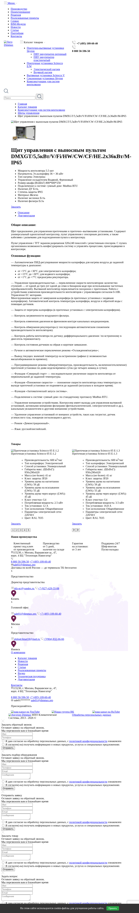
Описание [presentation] (23, 212)
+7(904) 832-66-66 (54, 639)
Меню (11, 3)
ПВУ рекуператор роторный (50, 54)
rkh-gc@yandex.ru (24, 588)
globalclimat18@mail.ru (27, 639)
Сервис (15, 21)
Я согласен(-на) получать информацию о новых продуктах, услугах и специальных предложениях (62, 744)
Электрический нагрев (47, 69)
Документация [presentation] (26, 215)
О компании (18, 652)
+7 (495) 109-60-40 (40, 561)
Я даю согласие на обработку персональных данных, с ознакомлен (63, 741)
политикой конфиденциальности (88, 741)
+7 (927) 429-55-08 (48, 588)
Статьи (15, 30)
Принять (112, 908)
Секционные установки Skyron (45, 78)
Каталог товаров (27, 658)
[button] (13, 530)
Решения (16, 14)
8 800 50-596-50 (20, 561)
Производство (19, 8)
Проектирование (20, 11)
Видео (21, 673)
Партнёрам (17, 33)
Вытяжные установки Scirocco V (46, 75)
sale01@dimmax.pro (24, 564)
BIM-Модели (18, 24)
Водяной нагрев (43, 72)
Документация (26, 679)
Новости (16, 27)
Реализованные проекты (25, 18)
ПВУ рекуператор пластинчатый (44, 59)
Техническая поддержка (32, 676)
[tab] (73, 212)
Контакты (16, 36)
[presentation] (74, 530)
